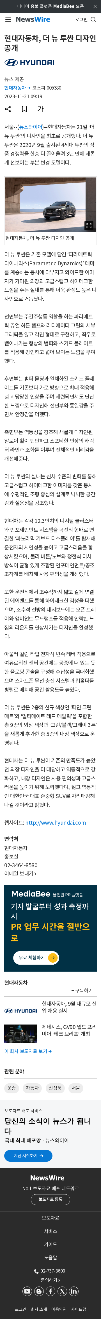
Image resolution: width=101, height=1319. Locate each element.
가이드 (50, 1244)
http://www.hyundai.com (55, 822)
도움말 (50, 1258)
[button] (8, 109)
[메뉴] (7, 19)
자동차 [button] (32, 1088)
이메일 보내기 (20, 873)
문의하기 (50, 1280)
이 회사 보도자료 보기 (27, 1051)
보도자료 (50, 1218)
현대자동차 (17, 88)
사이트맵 (78, 1309)
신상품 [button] (55, 1088)
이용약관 (58, 1309)
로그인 (20, 1309)
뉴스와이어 (30, 127)
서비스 (50, 1231)
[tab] (50, 1218)
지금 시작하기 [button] (26, 1155)
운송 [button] (11, 1088)
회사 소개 (39, 1309)
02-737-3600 (52, 1271)
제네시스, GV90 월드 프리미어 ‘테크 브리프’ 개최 (69, 1030)
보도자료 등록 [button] (51, 1199)
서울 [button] (76, 1088)
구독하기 (84, 991)
